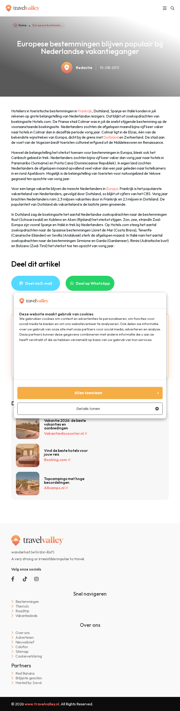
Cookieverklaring (28, 656)
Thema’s (22, 606)
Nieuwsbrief (24, 642)
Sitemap (22, 651)
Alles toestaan (88, 392)
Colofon (21, 647)
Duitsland (111, 137)
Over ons (22, 633)
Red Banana (24, 673)
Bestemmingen (27, 601)
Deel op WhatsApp (93, 283)
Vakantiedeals (26, 615)
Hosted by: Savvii (28, 683)
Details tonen (88, 408)
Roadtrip (22, 611)
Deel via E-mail (38, 283)
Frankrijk (85, 111)
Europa (112, 188)
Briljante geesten (28, 678)
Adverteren (24, 637)
